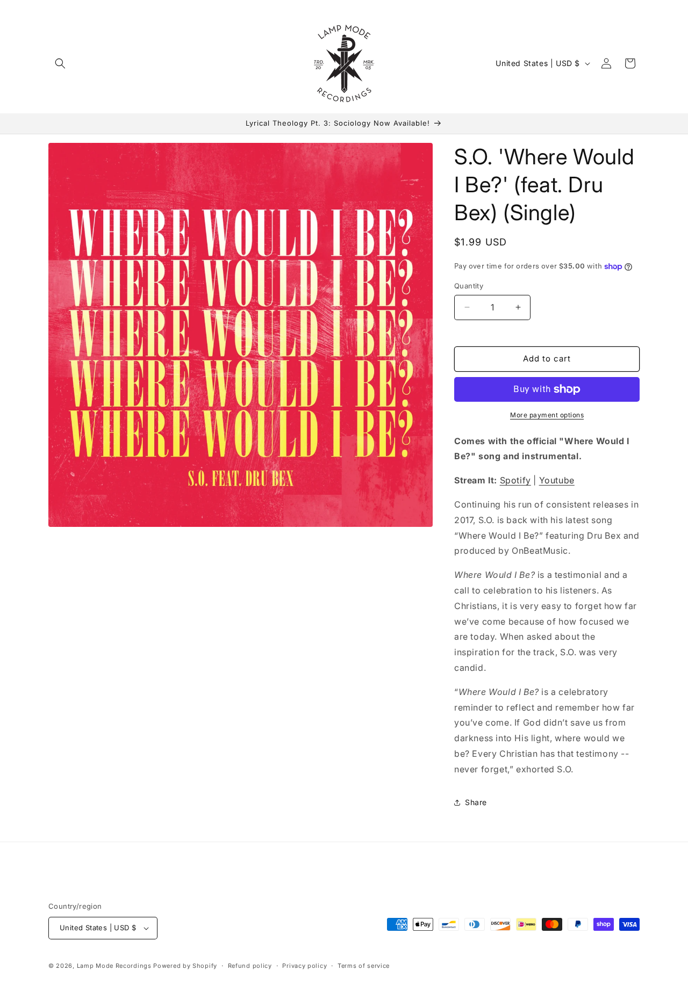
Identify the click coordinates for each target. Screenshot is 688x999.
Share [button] (476, 802)
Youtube (557, 480)
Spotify (515, 480)
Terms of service (364, 965)
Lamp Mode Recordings (114, 965)
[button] (60, 63)
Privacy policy (304, 965)
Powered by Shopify (185, 965)
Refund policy (250, 965)
